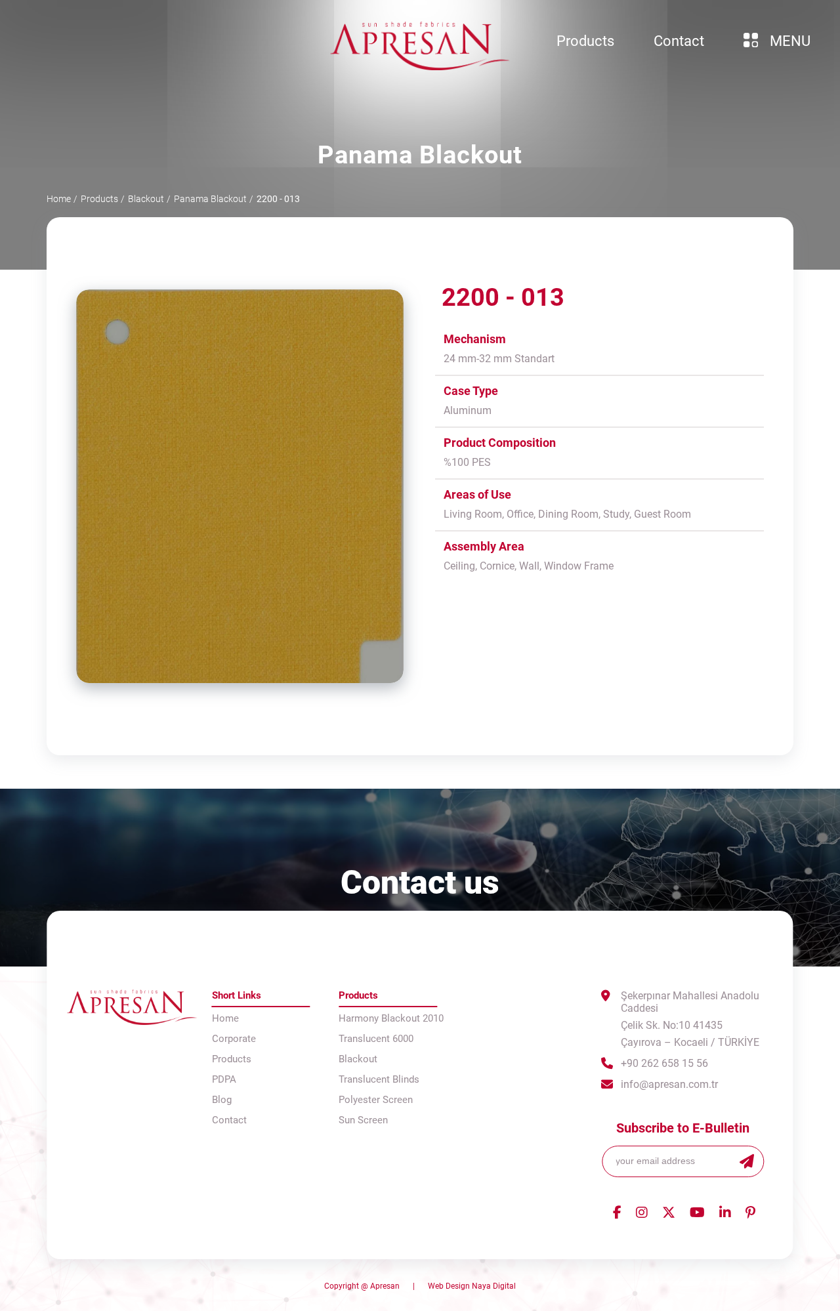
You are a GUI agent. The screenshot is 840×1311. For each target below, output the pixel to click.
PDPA (224, 1079)
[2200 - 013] (240, 486)
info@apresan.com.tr (669, 1084)
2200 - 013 (278, 199)
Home (59, 199)
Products (99, 199)
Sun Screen (363, 1120)
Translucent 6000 (376, 1039)
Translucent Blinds (379, 1079)
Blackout (146, 199)
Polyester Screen (376, 1100)
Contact (229, 1120)
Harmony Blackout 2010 (391, 1018)
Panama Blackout (210, 199)
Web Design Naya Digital (472, 1286)
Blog (222, 1100)
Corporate (234, 1039)
